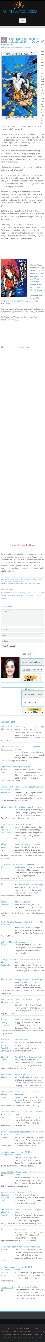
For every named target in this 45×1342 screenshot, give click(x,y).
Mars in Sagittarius (22, 902)
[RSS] (32, 1321)
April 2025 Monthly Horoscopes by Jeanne (17, 942)
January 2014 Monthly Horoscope (28, 979)
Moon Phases (26, 1334)
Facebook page (13, 320)
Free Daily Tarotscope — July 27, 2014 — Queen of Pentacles (22, 41)
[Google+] (20, 1321)
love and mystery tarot (16, 579)
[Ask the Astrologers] (19, 8)
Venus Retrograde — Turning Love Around (18, 824)
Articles (28, 1331)
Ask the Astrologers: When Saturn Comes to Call (20, 1247)
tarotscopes (20, 581)
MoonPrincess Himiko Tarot (32, 579)
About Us (11, 1328)
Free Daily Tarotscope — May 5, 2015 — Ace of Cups (22, 726)
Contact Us (37, 1334)
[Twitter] (13, 1321)
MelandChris (23, 583)
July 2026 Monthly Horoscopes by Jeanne (17, 864)
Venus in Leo (20, 1229)
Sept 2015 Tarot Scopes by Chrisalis (29, 1057)
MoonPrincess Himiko (25, 301)
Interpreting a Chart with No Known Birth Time (19, 1287)
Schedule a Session (11, 1334)
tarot (14, 581)
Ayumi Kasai (11, 303)
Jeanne (27, 1328)
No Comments (26, 47)
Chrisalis (34, 1328)
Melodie (19, 1328)
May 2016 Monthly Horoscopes (28, 1019)
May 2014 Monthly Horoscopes (28, 844)
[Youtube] (28, 1321)
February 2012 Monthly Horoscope (29, 884)
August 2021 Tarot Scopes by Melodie (16, 767)
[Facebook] (16, 1321)
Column (35, 1331)
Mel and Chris (9, 47)
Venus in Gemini (21, 1039)
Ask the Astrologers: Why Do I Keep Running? (19, 1192)
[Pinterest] (24, 1321)
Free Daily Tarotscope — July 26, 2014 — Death (27, 593)
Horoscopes (6, 1331)
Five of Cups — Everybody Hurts (28, 807)
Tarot (29, 583)
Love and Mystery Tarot (36, 279)
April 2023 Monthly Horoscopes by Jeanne (17, 1074)
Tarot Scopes (36, 583)
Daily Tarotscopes (13, 583)
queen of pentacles (6, 581)
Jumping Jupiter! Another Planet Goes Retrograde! (20, 959)
